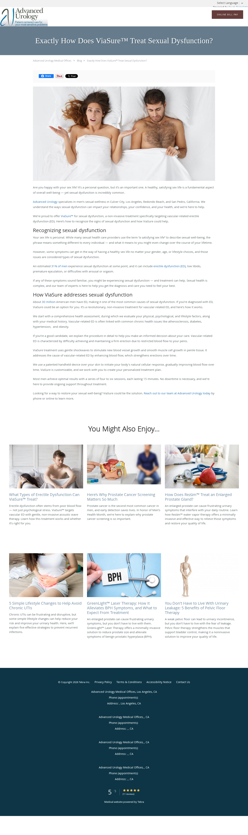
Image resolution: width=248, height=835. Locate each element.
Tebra (141, 802)
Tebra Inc (84, 682)
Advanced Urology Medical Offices (52, 60)
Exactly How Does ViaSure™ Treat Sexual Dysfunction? (117, 60)
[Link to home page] (24, 16)
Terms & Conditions (129, 682)
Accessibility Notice (158, 682)
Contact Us (183, 682)
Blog (79, 60)
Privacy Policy (103, 682)
